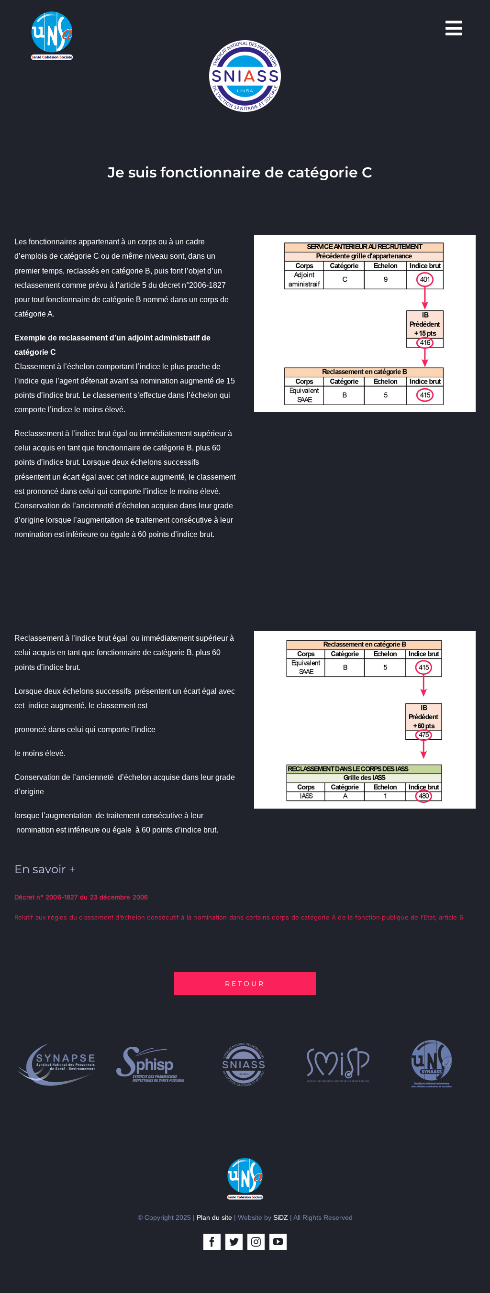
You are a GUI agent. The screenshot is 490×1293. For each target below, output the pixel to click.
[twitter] (234, 1242)
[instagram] (256, 1242)
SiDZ (280, 1217)
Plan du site (214, 1217)
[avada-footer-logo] (245, 1161)
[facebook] (212, 1242)
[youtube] (278, 1242)
